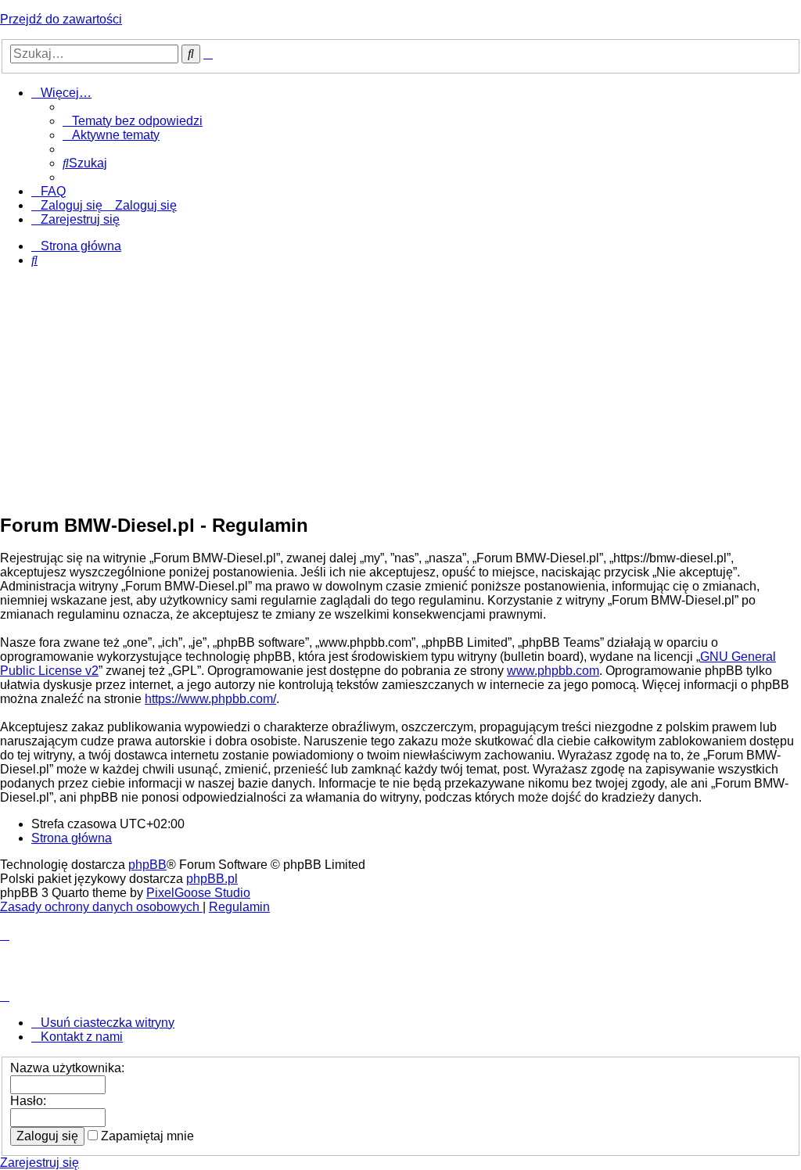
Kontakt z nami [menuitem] (82, 1036)
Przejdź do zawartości (61, 19)
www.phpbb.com (553, 670)
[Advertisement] (400, 389)
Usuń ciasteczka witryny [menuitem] (107, 1022)
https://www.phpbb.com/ (210, 698)
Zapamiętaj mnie (146, 1136)
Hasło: (28, 1100)
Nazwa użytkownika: (67, 1068)
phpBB (147, 864)
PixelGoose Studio (198, 892)
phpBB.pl (212, 878)
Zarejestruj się (39, 1162)
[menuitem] (133, 120)
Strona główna (71, 838)
